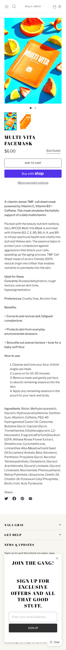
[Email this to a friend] (30, 499)
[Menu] (6, 6)
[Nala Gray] (33, 6)
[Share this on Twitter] (7, 499)
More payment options (33, 182)
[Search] (14, 6)
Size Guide (53, 150)
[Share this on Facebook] (14, 499)
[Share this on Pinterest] (22, 499)
